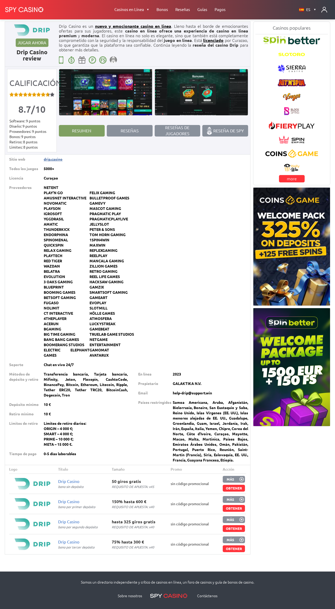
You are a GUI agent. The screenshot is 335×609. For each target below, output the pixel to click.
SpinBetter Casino (291, 40)
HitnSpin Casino (291, 82)
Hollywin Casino (291, 168)
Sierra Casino (291, 68)
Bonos (162, 9)
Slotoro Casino (291, 54)
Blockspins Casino (291, 111)
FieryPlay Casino (292, 125)
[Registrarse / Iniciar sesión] (324, 9)
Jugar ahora (32, 42)
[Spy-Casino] (24, 9)
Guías (202, 9)
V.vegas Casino (291, 97)
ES (311, 10)
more (292, 179)
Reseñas (182, 9)
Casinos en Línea (131, 9)
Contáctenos (207, 596)
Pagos (220, 9)
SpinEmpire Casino (292, 139)
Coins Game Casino (291, 153)
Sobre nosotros (130, 596)
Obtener (234, 488)
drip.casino (53, 159)
